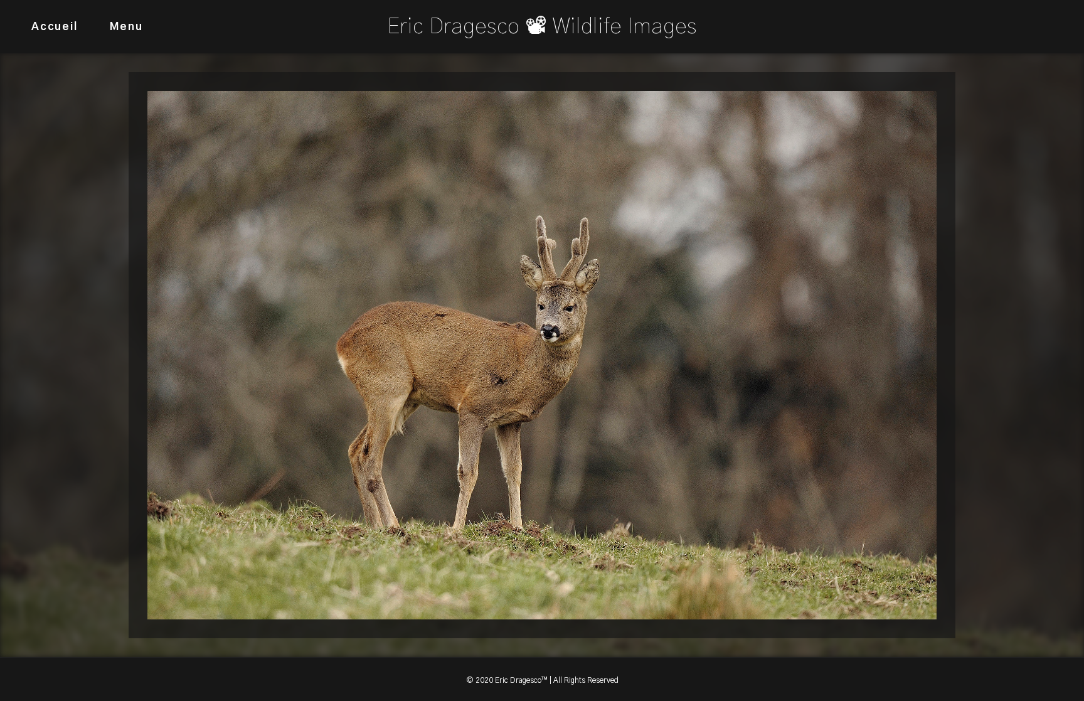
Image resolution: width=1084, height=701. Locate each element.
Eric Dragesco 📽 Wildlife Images (542, 27)
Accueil (54, 26)
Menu (126, 26)
